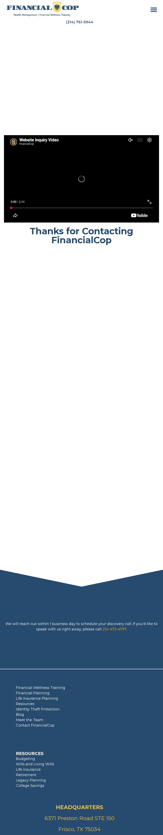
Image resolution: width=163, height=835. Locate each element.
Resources (25, 704)
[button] (154, 10)
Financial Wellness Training (40, 688)
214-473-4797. (115, 629)
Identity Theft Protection (38, 709)
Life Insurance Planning (37, 698)
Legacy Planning (31, 780)
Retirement (26, 775)
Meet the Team (29, 720)
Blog (20, 714)
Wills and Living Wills (35, 764)
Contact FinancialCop (35, 725)
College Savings (30, 785)
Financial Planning (32, 693)
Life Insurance (28, 769)
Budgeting (25, 759)
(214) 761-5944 (79, 22)
